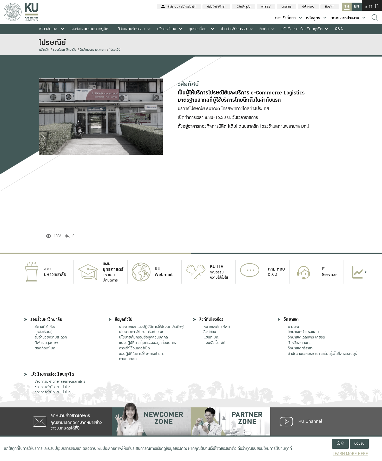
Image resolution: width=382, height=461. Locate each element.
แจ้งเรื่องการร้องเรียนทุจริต (301, 29)
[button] (16, 272)
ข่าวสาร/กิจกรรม (234, 29)
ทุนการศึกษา (198, 29)
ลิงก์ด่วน (209, 332)
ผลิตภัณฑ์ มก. (45, 348)
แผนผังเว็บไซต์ (214, 343)
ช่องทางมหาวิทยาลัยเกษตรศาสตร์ (60, 381)
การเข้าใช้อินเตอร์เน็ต (134, 348)
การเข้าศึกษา (285, 18)
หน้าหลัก (44, 49)
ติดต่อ (264, 29)
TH (346, 6)
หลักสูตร (313, 18)
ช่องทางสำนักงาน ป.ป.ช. (53, 387)
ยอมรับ (359, 443)
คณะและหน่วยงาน (345, 18)
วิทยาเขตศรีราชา (300, 348)
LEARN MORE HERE (350, 454)
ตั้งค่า (340, 443)
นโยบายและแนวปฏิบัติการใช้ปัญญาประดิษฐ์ (151, 326)
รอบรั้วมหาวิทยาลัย (64, 49)
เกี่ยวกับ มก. (48, 29)
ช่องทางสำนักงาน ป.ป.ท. (53, 392)
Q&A (339, 29)
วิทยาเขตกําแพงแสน (303, 332)
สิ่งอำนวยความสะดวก (93, 49)
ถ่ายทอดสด (128, 359)
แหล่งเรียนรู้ (43, 332)
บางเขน (293, 326)
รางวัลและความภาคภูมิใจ (90, 29)
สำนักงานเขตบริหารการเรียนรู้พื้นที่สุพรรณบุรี (322, 353)
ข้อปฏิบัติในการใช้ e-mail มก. (141, 353)
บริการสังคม (166, 29)
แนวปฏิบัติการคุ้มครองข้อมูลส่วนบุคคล (148, 343)
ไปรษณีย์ (114, 49)
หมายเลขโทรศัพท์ (216, 326)
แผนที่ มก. (211, 337)
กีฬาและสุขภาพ (46, 343)
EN (356, 6)
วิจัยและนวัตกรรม (131, 29)
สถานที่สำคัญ (45, 326)
